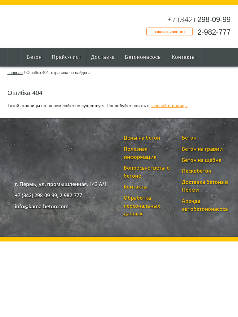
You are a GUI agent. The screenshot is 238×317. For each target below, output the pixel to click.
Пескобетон (196, 170)
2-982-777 (214, 32)
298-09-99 (199, 19)
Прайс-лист (66, 57)
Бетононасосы (143, 57)
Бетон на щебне (201, 160)
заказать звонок (169, 31)
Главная (15, 72)
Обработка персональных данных (142, 205)
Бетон (34, 57)
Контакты (184, 57)
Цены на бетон (142, 137)
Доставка (103, 57)
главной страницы (169, 105)
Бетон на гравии (202, 148)
